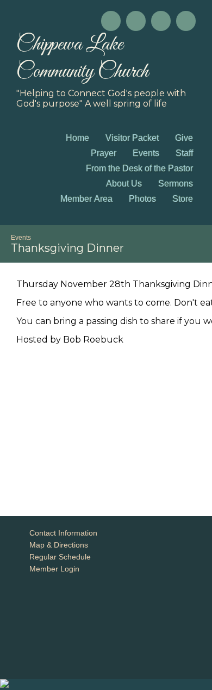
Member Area (86, 198)
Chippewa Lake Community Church (82, 58)
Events (146, 153)
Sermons (175, 183)
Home (77, 137)
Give (184, 137)
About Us (124, 183)
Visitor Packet (132, 137)
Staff (184, 153)
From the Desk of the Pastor (139, 168)
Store (182, 198)
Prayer (103, 153)
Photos (142, 198)
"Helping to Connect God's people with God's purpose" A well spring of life (101, 98)
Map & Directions (56, 544)
